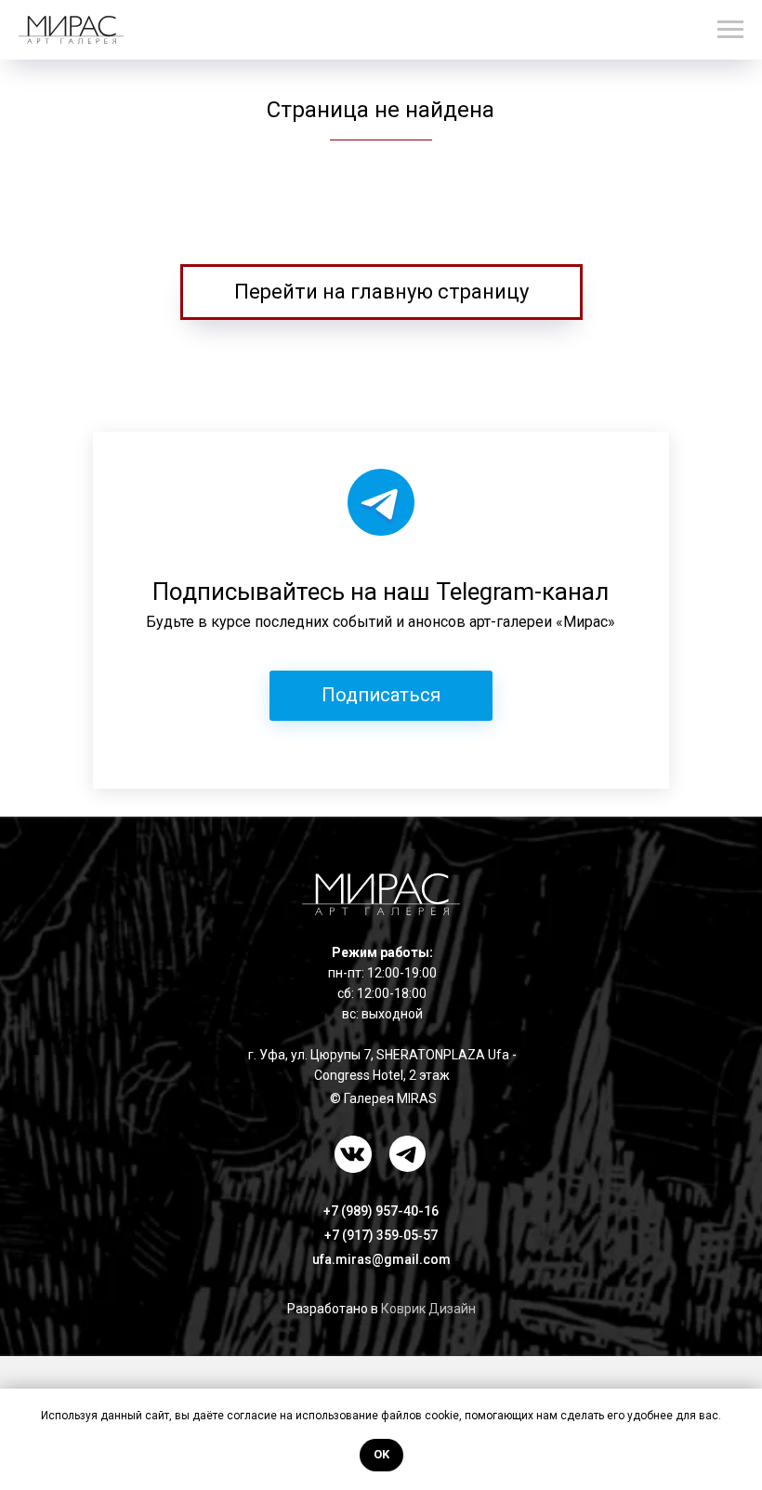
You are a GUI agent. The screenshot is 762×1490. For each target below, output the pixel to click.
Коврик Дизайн (428, 1308)
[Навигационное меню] (730, 29)
